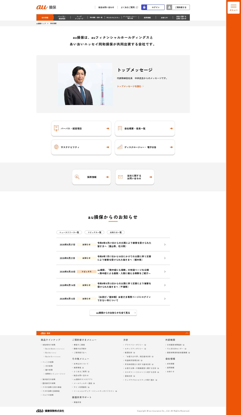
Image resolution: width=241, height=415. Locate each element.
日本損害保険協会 (174, 344)
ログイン (156, 7)
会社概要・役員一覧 (96, 17)
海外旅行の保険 (49, 379)
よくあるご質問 (128, 7)
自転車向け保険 (49, 344)
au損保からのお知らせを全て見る (113, 312)
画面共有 (77, 402)
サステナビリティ (113, 17)
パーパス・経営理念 (62, 17)
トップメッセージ (79, 17)
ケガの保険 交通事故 (51, 391)
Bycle (50, 352)
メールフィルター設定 (83, 383)
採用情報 (147, 17)
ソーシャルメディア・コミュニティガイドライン (94, 391)
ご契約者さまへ (80, 352)
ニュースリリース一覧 (69, 232)
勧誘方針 (128, 352)
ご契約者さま (181, 7)
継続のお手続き (80, 348)
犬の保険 (49, 366)
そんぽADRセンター (175, 348)
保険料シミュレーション (55, 373)
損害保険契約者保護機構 (177, 352)
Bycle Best (54, 348)
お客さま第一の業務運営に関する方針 (140, 368)
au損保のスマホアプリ (83, 379)
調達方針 (128, 376)
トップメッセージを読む (129, 86)
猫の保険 (49, 370)
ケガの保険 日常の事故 (52, 387)
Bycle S (53, 356)
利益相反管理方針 (132, 360)
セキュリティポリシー (134, 348)
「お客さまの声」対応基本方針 (138, 356)
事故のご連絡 (79, 344)
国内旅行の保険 (49, 383)
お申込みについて (81, 363)
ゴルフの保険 (48, 395)
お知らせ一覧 (116, 232)
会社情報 (45, 17)
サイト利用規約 (80, 387)
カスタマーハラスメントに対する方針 (140, 372)
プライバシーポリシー (134, 344)
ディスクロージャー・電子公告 (130, 17)
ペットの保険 (48, 362)
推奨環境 (77, 367)
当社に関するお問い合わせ (181, 17)
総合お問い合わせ (106, 7)
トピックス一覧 (94, 232)
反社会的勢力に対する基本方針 (138, 364)
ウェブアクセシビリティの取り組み (139, 380)
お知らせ (164, 17)
